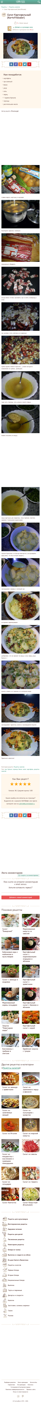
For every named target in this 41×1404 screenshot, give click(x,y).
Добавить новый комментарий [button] (20, 897)
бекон (20, 769)
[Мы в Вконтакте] (18, 1396)
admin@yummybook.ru (27, 804)
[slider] (20, 784)
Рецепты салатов (19, 767)
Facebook (16, 64)
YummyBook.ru (20, 1)
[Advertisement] (20, 137)
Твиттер (25, 64)
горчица (15, 769)
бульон (10, 769)
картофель (30, 769)
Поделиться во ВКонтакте (11, 64)
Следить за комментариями (29, 875)
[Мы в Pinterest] (23, 1396)
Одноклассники (20, 64)
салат (24, 769)
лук (6, 769)
